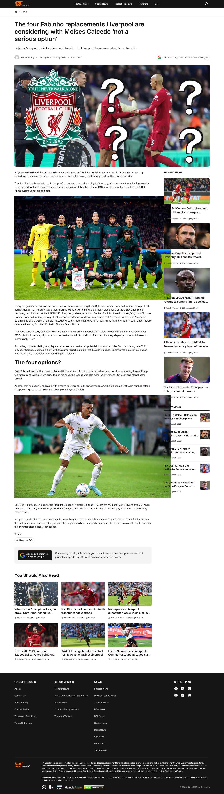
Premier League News (105, 695)
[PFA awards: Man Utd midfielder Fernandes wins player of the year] (187, 325)
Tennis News (100, 750)
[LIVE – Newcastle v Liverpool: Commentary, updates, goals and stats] (130, 635)
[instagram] (189, 688)
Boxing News (100, 723)
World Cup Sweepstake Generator (71, 695)
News (24, 11)
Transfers (143, 3)
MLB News (99, 743)
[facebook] (176, 688)
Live (157, 3)
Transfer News (61, 688)
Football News (82, 3)
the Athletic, (37, 346)
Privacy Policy (21, 702)
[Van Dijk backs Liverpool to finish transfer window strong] (83, 594)
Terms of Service (23, 723)
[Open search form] (206, 4)
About (17, 688)
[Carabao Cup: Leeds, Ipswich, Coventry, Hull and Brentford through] (187, 236)
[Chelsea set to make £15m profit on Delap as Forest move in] (187, 370)
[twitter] (183, 688)
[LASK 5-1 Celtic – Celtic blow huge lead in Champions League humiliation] (187, 191)
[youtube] (176, 695)
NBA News (99, 709)
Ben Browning (27, 57)
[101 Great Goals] (24, 776)
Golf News (99, 736)
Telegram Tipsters (63, 716)
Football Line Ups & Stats (66, 709)
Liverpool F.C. (25, 540)
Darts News (100, 730)
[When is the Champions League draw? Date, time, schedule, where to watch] (36, 594)
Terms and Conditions (25, 716)
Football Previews (123, 3)
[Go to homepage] (22, 4)
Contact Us (20, 695)
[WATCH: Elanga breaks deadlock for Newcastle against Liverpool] (83, 635)
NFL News (99, 716)
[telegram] (183, 695)
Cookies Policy (21, 709)
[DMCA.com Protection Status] (94, 788)
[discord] (189, 695)
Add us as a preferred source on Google (185, 57)
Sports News (101, 3)
